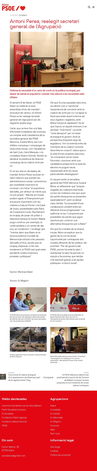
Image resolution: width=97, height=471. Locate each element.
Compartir (48, 378)
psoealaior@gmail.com (13, 456)
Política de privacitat (60, 455)
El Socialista (7, 414)
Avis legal (55, 447)
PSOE (4, 426)
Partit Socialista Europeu (14, 410)
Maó (52, 430)
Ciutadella (55, 410)
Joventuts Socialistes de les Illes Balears (22, 406)
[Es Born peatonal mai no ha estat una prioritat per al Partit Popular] (28, 339)
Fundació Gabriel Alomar (14, 422)
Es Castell (55, 414)
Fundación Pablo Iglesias (14, 418)
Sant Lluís (55, 434)
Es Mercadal (56, 418)
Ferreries (54, 426)
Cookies (54, 451)
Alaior (53, 406)
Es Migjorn (23, 15)
